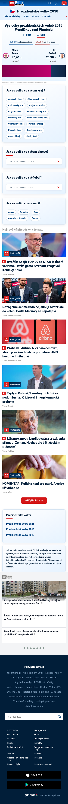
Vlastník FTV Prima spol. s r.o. (18, 759)
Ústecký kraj (14, 136)
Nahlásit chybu (13, 764)
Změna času (32, 677)
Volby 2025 (55, 687)
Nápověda (38, 753)
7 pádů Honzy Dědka (36, 687)
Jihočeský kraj (15, 99)
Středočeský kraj (34, 130)
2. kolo (41, 35)
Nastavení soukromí (43, 764)
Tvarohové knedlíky (23, 701)
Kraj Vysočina (14, 111)
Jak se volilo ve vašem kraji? (25, 90)
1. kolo (27, 35)
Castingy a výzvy (41, 738)
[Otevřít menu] (4, 3)
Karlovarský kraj (15, 105)
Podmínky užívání (15, 747)
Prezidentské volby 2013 (20, 534)
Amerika (24, 212)
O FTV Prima (12, 730)
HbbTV (10, 743)
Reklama (11, 738)
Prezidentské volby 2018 (20, 529)
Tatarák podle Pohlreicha (36, 691)
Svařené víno (13, 691)
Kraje (26, 16)
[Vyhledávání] (50, 3)
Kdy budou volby (23, 682)
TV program (17, 677)
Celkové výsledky (12, 16)
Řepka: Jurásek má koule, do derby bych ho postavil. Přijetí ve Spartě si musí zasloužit (33, 617)
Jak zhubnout (13, 672)
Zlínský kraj (31, 136)
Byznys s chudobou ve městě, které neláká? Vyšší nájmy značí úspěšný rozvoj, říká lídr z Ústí (32, 602)
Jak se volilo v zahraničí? (23, 203)
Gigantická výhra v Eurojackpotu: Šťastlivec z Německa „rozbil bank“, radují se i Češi (31, 633)
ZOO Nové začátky (43, 682)
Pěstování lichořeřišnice (22, 696)
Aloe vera (56, 691)
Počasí (53, 677)
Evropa (35, 218)
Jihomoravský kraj (36, 99)
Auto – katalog (15, 687)
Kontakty (38, 743)
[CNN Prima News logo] (16, 3)
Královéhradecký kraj (36, 111)
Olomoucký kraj (15, 124)
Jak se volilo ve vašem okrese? (27, 151)
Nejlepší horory (53, 672)
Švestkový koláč (34, 706)
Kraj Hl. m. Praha (37, 105)
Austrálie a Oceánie (17, 218)
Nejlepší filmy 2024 (33, 672)
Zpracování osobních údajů (43, 748)
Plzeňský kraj (14, 130)
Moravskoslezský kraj (37, 117)
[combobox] (33, 161)
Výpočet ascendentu (48, 696)
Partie (44, 677)
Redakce (38, 758)
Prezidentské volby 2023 (20, 523)
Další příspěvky (32, 500)
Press (36, 734)
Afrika (11, 212)
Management (40, 730)
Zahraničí (46, 16)
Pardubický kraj (35, 124)
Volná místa (12, 734)
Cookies (10, 753)
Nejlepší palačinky (45, 701)
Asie (36, 212)
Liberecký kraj (14, 117)
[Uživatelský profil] (56, 3)
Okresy (35, 16)
